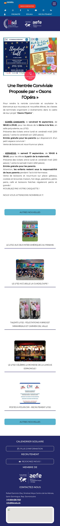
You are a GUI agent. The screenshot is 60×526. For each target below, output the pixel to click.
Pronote (15, 14)
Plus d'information (31, 448)
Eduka (29, 14)
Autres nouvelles (30, 212)
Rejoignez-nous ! (31, 461)
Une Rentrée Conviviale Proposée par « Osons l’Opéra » (30, 91)
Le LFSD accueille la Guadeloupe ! (30, 283)
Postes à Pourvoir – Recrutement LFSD (30, 407)
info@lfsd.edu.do (13, 503)
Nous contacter (27, 6)
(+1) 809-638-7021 (13, 500)
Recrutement (45, 14)
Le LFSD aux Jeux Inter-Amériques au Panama (30, 245)
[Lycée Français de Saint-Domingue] (22, 27)
